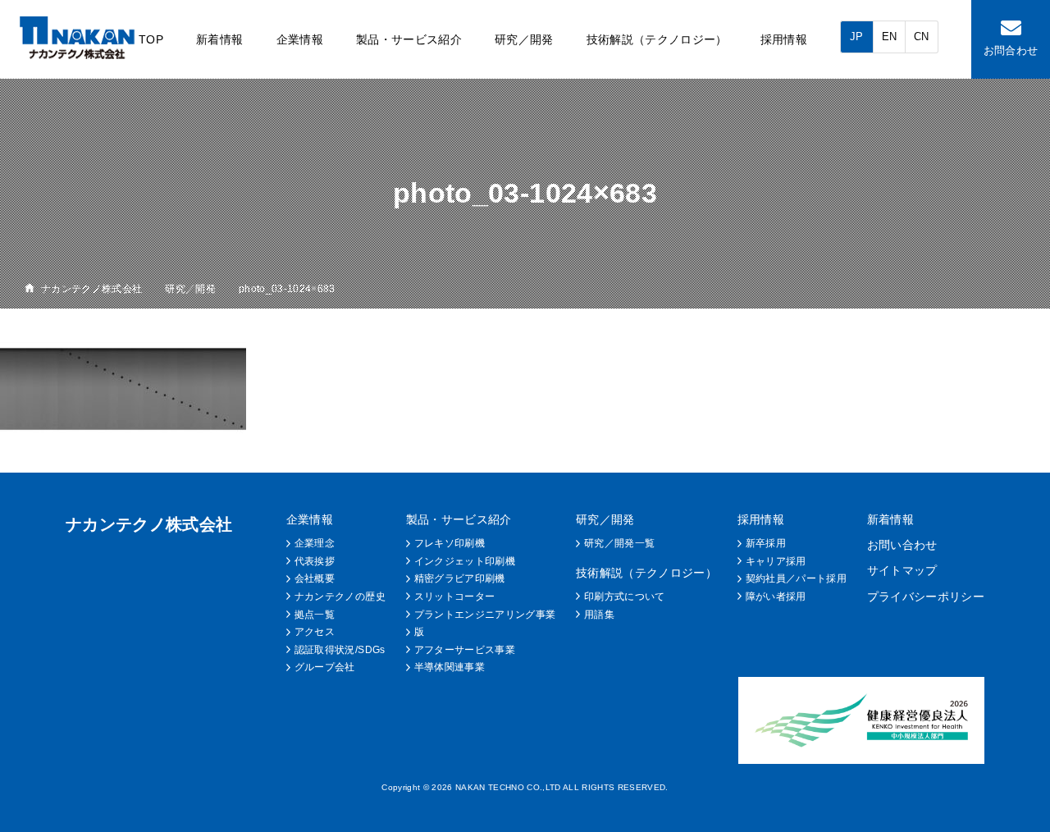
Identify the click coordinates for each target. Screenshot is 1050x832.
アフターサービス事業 (464, 650)
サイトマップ (902, 570)
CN (921, 36)
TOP (151, 39)
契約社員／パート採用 (796, 578)
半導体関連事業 (449, 667)
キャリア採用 (776, 561)
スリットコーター (454, 596)
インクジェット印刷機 (464, 561)
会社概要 (314, 578)
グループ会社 (324, 667)
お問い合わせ (902, 544)
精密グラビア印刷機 (459, 578)
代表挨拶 (314, 561)
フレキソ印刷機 (449, 543)
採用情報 (783, 39)
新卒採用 (766, 543)
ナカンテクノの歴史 (340, 596)
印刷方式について (624, 596)
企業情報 (299, 39)
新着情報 (219, 39)
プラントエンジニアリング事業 (485, 614)
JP (857, 36)
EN (889, 36)
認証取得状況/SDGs (340, 650)
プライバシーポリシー (925, 596)
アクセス (314, 632)
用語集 (599, 614)
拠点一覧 (314, 614)
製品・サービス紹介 (409, 39)
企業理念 (314, 543)
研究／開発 (524, 39)
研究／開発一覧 (619, 543)
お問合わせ (1011, 50)
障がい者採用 (776, 596)
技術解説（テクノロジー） (657, 39)
